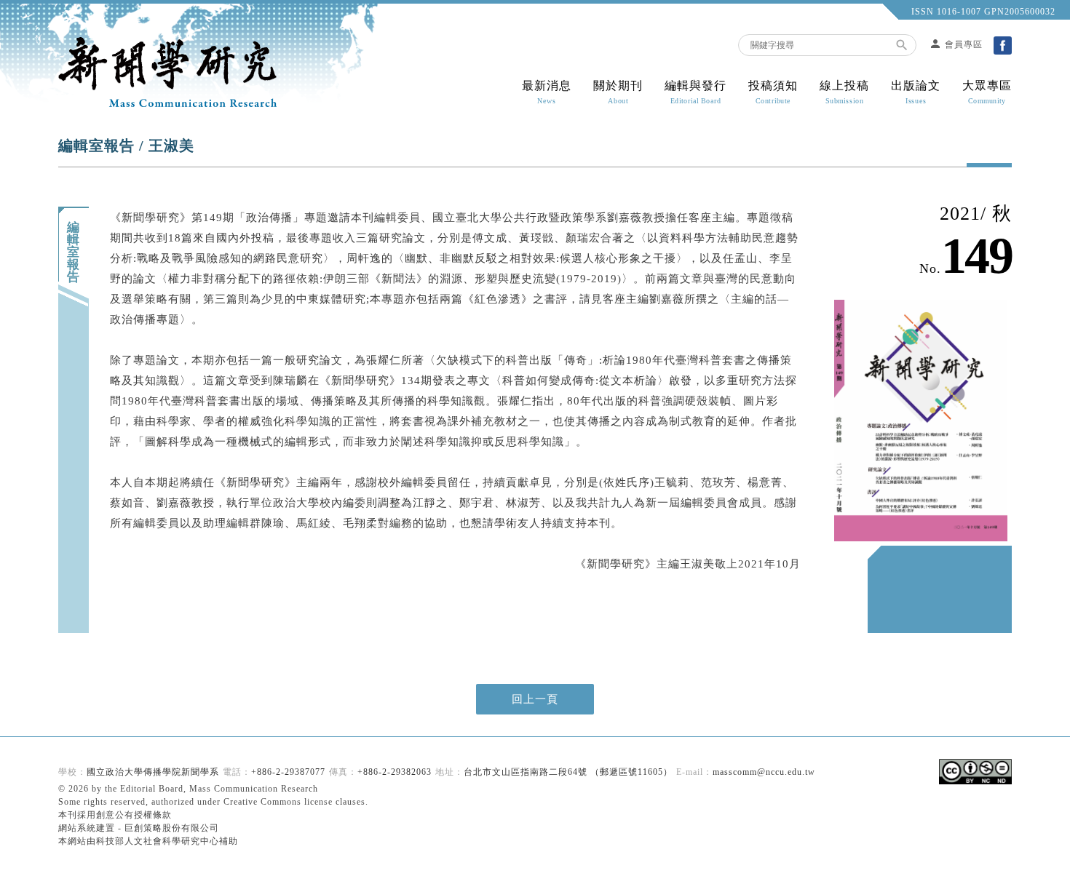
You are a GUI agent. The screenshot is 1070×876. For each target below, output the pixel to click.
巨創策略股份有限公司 (171, 828)
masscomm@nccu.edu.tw (764, 772)
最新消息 (546, 92)
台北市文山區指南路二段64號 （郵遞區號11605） (568, 772)
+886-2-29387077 (288, 772)
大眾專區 (987, 92)
